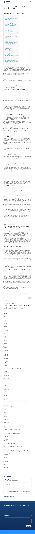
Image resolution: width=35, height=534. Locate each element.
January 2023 (5, 326)
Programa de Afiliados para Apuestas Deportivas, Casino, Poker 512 (14, 446)
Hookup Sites (5, 412)
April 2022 (5, 339)
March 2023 (5, 323)
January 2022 (5, 343)
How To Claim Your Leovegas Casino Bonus (11, 26)
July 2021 (5, 344)
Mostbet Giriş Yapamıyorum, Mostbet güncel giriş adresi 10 (12, 433)
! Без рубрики (6, 355)
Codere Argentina (6, 389)
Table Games (7, 51)
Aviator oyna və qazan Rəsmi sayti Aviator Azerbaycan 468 (12, 368)
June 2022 (5, 336)
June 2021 (5, 346)
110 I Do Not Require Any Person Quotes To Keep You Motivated (13, 308)
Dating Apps (5, 395)
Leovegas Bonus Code (8, 48)
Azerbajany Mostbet (6, 369)
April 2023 (5, 322)
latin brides (5, 416)
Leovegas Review (7, 35)
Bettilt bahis (5, 381)
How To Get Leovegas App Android (10, 23)
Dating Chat (5, 396)
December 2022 (6, 327)
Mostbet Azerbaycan (7, 430)
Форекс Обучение (6, 467)
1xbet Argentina (6, 358)
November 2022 (6, 329)
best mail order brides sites (7, 379)
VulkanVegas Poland (6, 461)
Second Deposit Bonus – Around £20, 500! (11, 18)
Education (5, 399)
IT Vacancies (5, 413)
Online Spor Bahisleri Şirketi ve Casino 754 (10, 443)
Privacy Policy (12, 496)
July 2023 (5, 317)
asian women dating (6, 365)
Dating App (5, 393)
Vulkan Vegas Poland (7, 458)
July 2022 (5, 334)
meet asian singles (6, 427)
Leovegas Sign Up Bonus (8, 30)
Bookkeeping (5, 385)
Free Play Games (7, 54)
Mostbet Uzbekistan (6, 439)
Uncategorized (6, 454)
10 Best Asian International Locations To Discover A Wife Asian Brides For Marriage (16, 302)
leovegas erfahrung (22, 232)
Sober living (5, 447)
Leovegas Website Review (9, 44)
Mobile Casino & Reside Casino (9, 50)
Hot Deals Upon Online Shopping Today (11, 60)
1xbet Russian (6, 362)
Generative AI (5, 408)
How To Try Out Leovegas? (9, 31)
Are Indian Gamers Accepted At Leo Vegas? (11, 32)
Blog (4, 382)
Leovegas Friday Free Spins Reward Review (11, 33)
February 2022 (6, 341)
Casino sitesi (5, 388)
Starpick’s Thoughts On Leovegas (10, 53)
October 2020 (6, 350)
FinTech (5, 403)
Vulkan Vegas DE (6, 457)
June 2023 (5, 319)
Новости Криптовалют (7, 463)
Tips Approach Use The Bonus (9, 38)
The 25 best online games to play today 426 (10, 453)
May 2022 (5, 337)
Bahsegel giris (6, 371)
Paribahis (5, 444)
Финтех (5, 464)
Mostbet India (6, 436)
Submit (28, 526)
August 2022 (5, 333)
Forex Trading (6, 405)
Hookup (5, 409)
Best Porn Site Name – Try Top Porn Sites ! (10, 303)
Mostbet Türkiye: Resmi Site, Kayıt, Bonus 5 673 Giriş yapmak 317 (13, 437)
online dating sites (6, 442)
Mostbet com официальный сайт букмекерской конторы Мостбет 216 (14, 432)
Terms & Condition (7, 496)
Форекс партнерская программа (8, 468)
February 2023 (6, 324)
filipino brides (5, 402)
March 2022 (5, 340)
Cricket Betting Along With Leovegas (10, 17)
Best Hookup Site (6, 376)
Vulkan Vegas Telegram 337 (8, 460)
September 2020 (6, 351)
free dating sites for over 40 (8, 406)
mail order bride (6, 423)
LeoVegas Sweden (6, 422)
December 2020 (6, 347)
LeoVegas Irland (6, 420)
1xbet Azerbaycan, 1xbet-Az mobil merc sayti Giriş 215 (12, 359)
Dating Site (5, 398)
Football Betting (7, 19)
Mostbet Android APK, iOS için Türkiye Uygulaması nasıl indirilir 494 (13, 429)
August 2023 (5, 316)
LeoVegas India (6, 419)
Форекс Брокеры (6, 465)
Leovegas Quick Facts (8, 20)
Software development (7, 449)
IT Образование (6, 415)
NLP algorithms (6, 440)
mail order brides (6, 425)
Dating (4, 392)
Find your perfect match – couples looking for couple (11, 307)
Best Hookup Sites (6, 378)
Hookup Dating (6, 410)
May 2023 (5, 320)
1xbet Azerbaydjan (6, 361)
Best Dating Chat (6, 372)
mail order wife (6, 426)
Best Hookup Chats (6, 375)
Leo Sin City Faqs (7, 49)
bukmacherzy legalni (6, 386)
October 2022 (6, 330)
